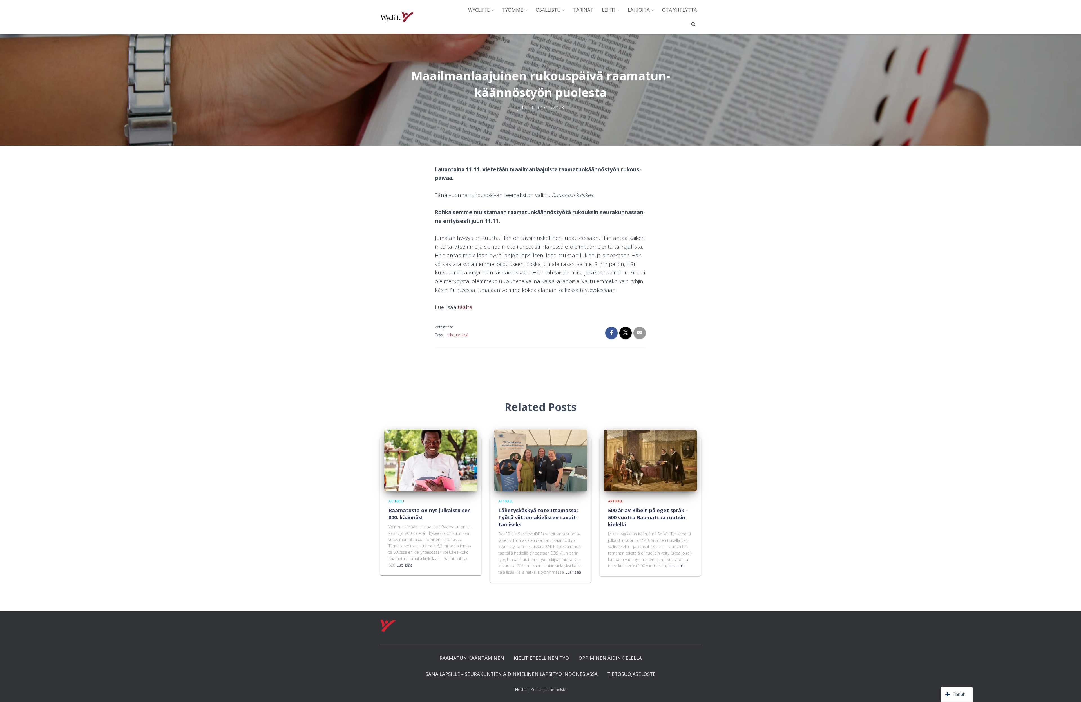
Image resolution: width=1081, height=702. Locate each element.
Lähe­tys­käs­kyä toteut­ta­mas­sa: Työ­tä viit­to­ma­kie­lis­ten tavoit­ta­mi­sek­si (538, 517)
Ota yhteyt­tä (679, 9)
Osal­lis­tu (549, 9)
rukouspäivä (457, 334)
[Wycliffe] (397, 17)
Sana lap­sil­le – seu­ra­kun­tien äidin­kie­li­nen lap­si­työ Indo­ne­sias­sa (512, 674)
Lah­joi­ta (639, 9)
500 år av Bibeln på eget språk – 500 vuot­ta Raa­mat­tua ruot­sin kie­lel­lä (648, 517)
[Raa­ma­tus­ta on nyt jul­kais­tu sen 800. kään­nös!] (430, 460)
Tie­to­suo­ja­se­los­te (631, 674)
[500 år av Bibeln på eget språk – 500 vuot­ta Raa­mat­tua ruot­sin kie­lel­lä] (650, 460)
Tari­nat (583, 9)
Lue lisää (404, 565)
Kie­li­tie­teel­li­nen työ (541, 658)
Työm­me (513, 9)
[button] (492, 9)
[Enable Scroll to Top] (1070, 691)
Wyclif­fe (479, 9)
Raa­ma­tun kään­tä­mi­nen (471, 658)
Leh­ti (609, 9)
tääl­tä (465, 307)
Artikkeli (396, 501)
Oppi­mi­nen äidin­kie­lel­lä (610, 658)
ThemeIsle (557, 689)
